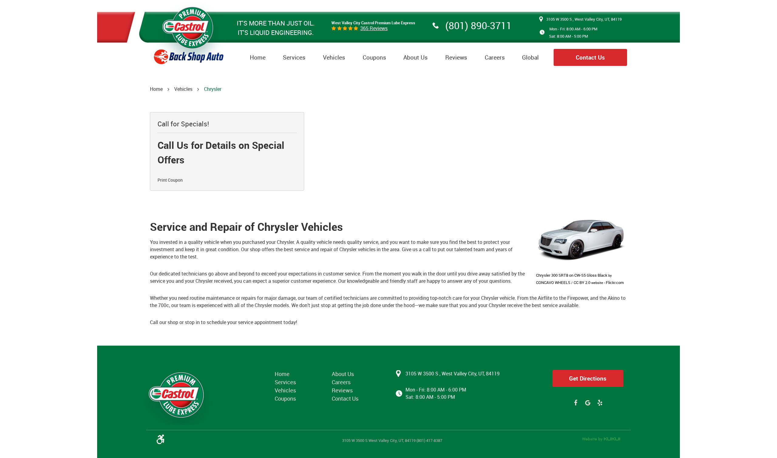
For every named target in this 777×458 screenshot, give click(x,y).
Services (294, 57)
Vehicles (334, 57)
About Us (415, 57)
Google (588, 403)
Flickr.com (615, 282)
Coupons (374, 57)
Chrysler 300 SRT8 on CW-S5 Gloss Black (571, 275)
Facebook (576, 403)
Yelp (600, 403)
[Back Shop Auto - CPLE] (189, 32)
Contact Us (590, 57)
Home (258, 57)
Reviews (456, 57)
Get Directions (587, 378)
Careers (495, 57)
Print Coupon (170, 180)
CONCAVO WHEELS (553, 282)
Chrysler (212, 89)
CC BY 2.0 (582, 282)
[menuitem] (258, 57)
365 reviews (374, 28)
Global (530, 57)
